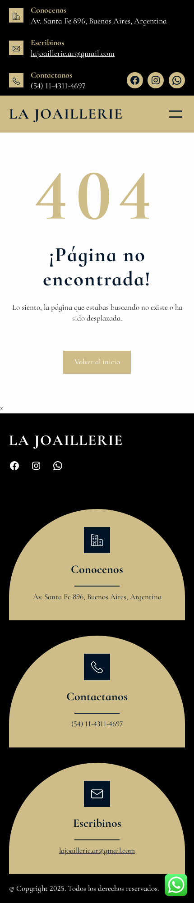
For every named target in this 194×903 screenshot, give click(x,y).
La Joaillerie (66, 114)
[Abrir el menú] (175, 114)
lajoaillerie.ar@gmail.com (73, 53)
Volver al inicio (97, 362)
